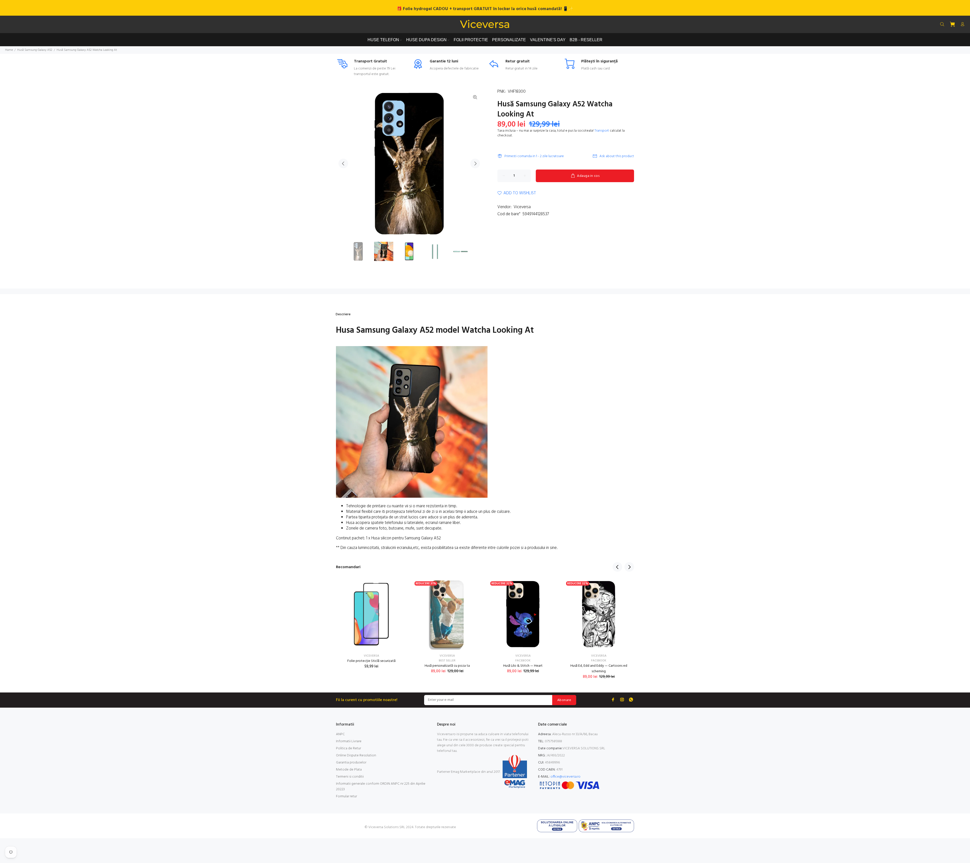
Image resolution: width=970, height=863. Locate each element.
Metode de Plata (349, 770)
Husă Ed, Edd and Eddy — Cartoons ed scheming (598, 668)
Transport (601, 131)
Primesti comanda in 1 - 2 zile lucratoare (534, 156)
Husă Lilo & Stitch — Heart (523, 666)
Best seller (447, 660)
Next (475, 163)
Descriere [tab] (343, 314)
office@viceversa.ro (565, 777)
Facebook (522, 660)
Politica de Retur (348, 748)
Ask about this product (616, 156)
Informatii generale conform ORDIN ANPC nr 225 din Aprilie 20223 (380, 786)
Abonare (564, 700)
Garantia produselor (351, 762)
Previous (343, 163)
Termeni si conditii (350, 777)
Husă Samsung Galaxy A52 (34, 50)
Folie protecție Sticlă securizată (371, 661)
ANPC (340, 734)
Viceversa (522, 207)
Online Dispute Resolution (356, 755)
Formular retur (346, 796)
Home (9, 50)
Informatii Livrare (348, 741)
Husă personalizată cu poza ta (447, 666)
